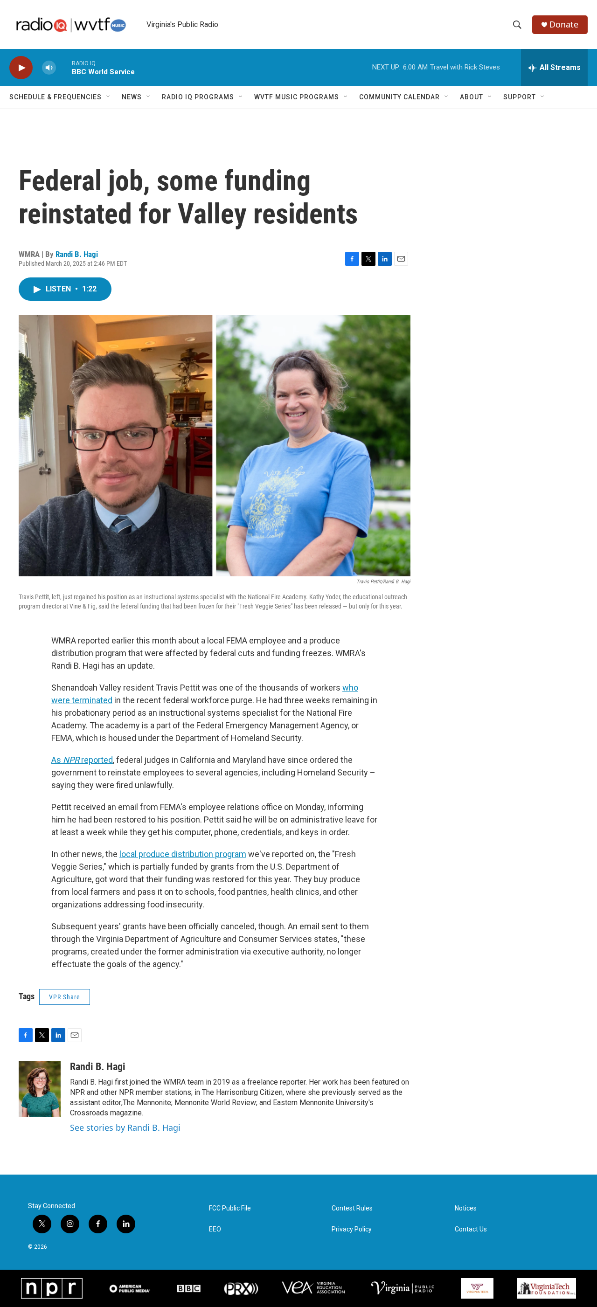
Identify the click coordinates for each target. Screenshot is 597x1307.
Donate (563, 24)
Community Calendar (399, 97)
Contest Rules (352, 1208)
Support (519, 97)
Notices (466, 1208)
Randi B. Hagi (77, 254)
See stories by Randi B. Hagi (125, 1127)
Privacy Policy (352, 1229)
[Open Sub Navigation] (108, 97)
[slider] (63, 67)
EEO (215, 1229)
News (132, 97)
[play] (21, 67)
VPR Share (64, 997)
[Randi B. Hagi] (40, 1089)
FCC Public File (230, 1208)
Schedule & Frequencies (55, 97)
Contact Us (471, 1229)
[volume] (49, 67)
